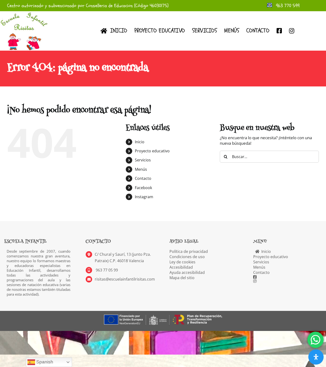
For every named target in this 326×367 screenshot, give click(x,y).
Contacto (143, 178)
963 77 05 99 (106, 270)
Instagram (144, 196)
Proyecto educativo (152, 151)
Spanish (44, 361)
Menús (141, 169)
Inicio (139, 141)
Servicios (143, 160)
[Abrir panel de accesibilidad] (316, 357)
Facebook (143, 187)
